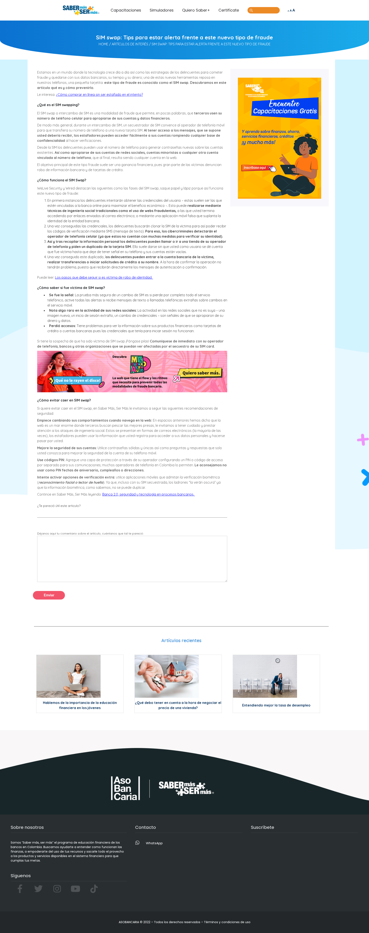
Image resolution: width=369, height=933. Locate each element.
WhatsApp (154, 843)
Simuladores (162, 10)
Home (103, 44)
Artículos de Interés (130, 44)
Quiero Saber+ (196, 10)
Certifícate (228, 10)
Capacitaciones (126, 10)
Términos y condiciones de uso (227, 922)
